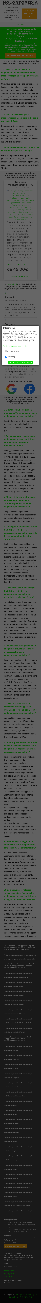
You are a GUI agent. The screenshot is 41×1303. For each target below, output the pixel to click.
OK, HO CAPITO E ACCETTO (20, 363)
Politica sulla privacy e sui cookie (15, 346)
